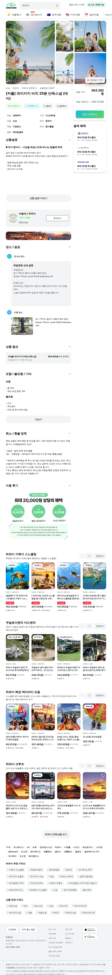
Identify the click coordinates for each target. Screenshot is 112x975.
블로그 (68, 938)
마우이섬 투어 (36, 883)
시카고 (76, 847)
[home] (11, 6)
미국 (8, 88)
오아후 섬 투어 (85, 869)
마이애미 (12, 856)
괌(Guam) (13, 851)
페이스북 (68, 929)
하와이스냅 (71, 912)
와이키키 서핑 (36, 876)
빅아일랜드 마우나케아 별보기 (83, 883)
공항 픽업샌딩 (86, 876)
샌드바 (69, 869)
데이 (26, 906)
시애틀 (67, 847)
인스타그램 (69, 934)
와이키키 (64, 906)
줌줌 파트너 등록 (76, 4)
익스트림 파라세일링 (92, 736)
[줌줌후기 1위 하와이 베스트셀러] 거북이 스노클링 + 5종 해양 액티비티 (17, 597)
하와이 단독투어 (29, 88)
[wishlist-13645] (26, 706)
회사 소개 (52, 929)
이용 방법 (52, 934)
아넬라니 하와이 (27, 213)
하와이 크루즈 (66, 876)
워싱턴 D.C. (88, 847)
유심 (52, 876)
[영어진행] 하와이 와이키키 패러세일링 (17, 738)
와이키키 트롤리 (16, 876)
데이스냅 (38, 906)
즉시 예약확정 (70, 890)
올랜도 (78, 851)
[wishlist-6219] (103, 565)
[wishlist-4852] (51, 637)
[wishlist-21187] (103, 637)
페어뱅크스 (34, 856)
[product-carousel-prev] (82, 556)
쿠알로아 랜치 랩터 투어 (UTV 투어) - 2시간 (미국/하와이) (42, 669)
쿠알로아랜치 (36, 869)
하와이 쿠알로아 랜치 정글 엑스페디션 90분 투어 (94, 668)
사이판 (99, 847)
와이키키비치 (80, 906)
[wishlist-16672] (77, 565)
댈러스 (58, 851)
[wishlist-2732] (103, 775)
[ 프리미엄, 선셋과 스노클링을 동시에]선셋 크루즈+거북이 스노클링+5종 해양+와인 (43, 597)
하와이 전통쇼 (56, 883)
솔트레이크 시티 (91, 851)
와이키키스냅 (15, 912)
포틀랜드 (68, 851)
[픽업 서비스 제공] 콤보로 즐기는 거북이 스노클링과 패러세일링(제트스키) (68, 738)
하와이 (16, 88)
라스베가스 (19, 847)
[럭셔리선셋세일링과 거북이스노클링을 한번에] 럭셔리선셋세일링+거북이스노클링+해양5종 (68, 597)
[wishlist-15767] (26, 565)
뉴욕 (35, 847)
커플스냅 (42, 912)
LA (28, 847)
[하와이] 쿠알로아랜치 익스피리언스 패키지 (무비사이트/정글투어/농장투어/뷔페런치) (68, 669)
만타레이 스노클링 (38, 890)
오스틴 (23, 856)
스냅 (55, 890)
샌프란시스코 (46, 847)
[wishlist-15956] (51, 706)
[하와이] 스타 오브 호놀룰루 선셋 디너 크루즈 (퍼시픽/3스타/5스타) (17, 807)
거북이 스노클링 (16, 869)
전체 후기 (69, 942)
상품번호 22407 (47, 88)
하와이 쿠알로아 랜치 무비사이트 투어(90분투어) (17, 668)
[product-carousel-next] (89, 556)
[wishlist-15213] (51, 775)
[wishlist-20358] (77, 706)
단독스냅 (13, 906)
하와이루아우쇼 (16, 890)
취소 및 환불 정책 (55, 947)
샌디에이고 (35, 851)
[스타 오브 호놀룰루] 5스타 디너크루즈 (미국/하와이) (94, 807)
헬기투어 (87, 890)
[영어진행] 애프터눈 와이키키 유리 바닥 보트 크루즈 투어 (43, 807)
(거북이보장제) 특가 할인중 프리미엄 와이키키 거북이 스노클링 (94, 597)
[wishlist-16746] (26, 775)
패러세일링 (54, 869)
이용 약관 (52, 938)
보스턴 (24, 851)
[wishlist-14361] (103, 706)
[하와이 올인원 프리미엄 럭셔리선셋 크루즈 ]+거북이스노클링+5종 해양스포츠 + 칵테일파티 (43, 738)
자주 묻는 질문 (54, 956)
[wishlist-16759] (77, 637)
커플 (30, 912)
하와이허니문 (89, 912)
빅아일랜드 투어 (16, 883)
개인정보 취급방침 (55, 942)
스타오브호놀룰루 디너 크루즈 (68, 807)
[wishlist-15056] (26, 637)
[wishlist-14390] (77, 775)
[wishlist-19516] (51, 565)
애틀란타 (48, 851)
